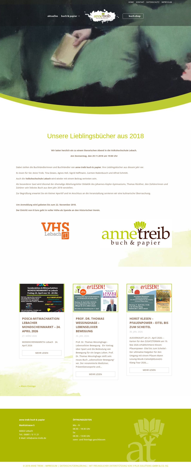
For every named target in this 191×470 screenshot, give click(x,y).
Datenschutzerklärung (73, 465)
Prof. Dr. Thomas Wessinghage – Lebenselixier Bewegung (90, 325)
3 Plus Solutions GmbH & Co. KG (150, 465)
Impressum (167, 2)
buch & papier (69, 16)
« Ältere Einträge (27, 386)
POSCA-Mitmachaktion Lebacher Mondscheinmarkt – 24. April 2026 (41, 325)
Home (131, 2)
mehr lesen (41, 352)
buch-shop (135, 16)
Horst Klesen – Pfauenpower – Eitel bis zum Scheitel (149, 323)
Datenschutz (152, 2)
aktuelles (52, 16)
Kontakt (140, 2)
